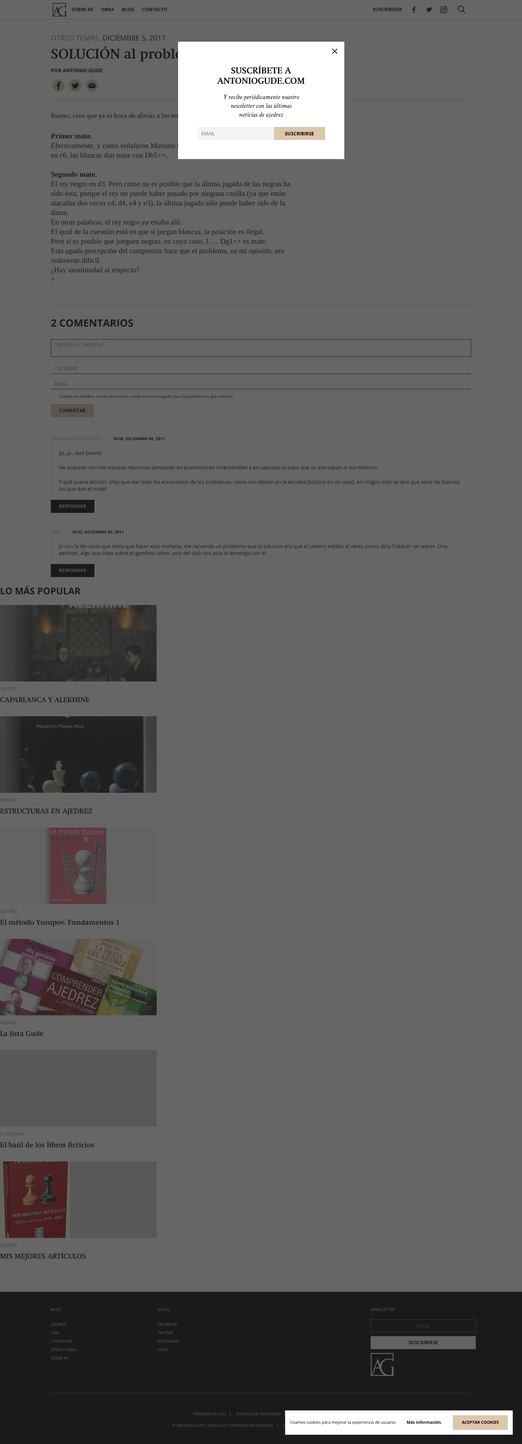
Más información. (424, 1422)
